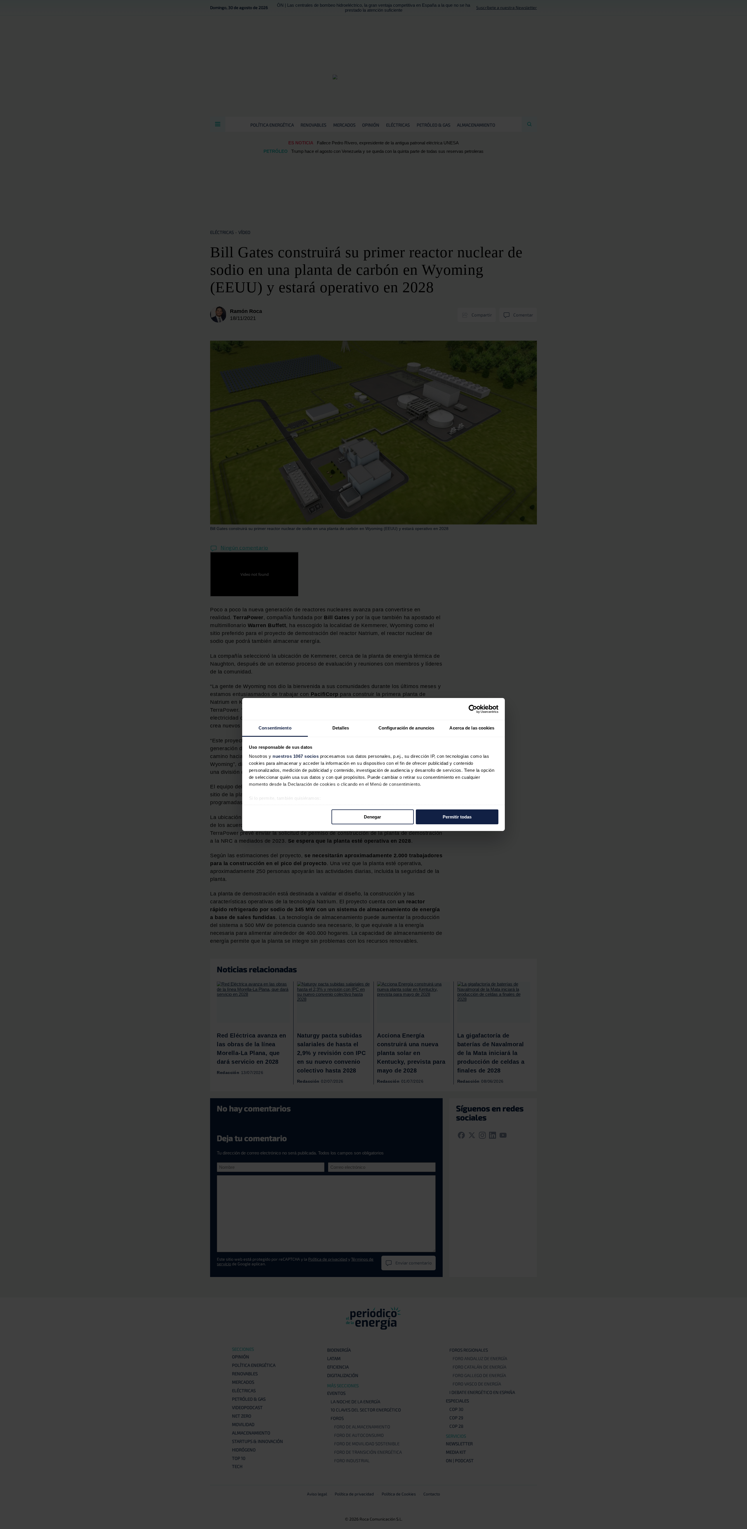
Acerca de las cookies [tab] (471, 727)
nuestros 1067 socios (296, 756)
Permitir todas (457, 816)
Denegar (372, 816)
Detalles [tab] (340, 727)
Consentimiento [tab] (275, 727)
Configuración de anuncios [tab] (406, 727)
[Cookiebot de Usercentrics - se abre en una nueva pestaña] (472, 708)
